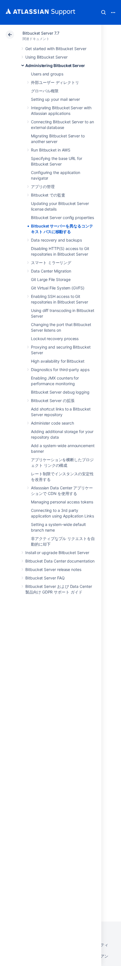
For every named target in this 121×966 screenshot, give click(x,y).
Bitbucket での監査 (48, 195)
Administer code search (52, 423)
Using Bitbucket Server (46, 57)
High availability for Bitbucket (57, 361)
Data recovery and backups (56, 240)
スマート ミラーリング (51, 262)
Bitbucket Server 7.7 (41, 33)
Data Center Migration (51, 271)
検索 (103, 12)
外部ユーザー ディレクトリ (55, 82)
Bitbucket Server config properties (62, 217)
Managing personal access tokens (62, 501)
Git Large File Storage (50, 279)
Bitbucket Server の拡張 (53, 400)
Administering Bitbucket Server (55, 65)
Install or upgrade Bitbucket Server (57, 552)
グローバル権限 (45, 90)
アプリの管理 (43, 186)
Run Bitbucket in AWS (50, 150)
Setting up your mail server (55, 99)
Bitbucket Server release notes (53, 569)
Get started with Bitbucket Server (55, 48)
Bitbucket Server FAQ (45, 577)
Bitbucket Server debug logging (60, 392)
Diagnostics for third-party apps (60, 369)
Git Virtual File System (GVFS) (57, 287)
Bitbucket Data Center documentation (60, 561)
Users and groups (47, 74)
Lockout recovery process (55, 338)
